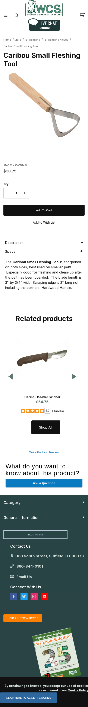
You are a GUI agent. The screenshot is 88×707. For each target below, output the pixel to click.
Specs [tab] (10, 251)
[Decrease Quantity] (8, 193)
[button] (11, 377)
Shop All (46, 427)
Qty (6, 184)
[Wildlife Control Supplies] (44, 8)
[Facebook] (13, 596)
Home (7, 39)
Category (12, 502)
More (18, 39)
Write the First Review (44, 452)
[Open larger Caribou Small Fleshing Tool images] (44, 105)
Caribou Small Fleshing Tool (20, 46)
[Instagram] (34, 596)
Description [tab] (14, 243)
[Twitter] (24, 596)
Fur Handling (32, 39)
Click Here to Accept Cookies (28, 697)
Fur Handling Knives (56, 39)
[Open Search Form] (16, 15)
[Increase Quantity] (24, 193)
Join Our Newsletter (23, 618)
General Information (21, 517)
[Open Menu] (5, 15)
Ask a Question (44, 483)
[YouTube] (44, 596)
